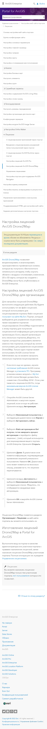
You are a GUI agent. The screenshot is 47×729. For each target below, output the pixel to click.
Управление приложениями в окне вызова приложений (20, 199)
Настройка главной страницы (14, 48)
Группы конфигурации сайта (14, 37)
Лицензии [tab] (9, 134)
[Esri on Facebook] (7, 711)
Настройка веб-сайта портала (33, 23)
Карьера (6, 687)
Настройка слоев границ (13, 99)
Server (5, 630)
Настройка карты (10, 58)
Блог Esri (6, 691)
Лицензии (8, 26)
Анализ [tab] (8, 68)
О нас (4, 684)
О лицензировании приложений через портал (24, 140)
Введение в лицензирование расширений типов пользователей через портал (22, 146)
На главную (7, 623)
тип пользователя (21, 576)
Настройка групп (10, 83)
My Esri (36, 374)
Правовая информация (11, 724)
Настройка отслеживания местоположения (20, 63)
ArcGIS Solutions (9, 674)
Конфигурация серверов (13, 119)
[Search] (34, 3)
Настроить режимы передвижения (17, 109)
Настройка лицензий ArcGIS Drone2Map (22, 166)
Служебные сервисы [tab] (14, 88)
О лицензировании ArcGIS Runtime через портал (22, 154)
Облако (5, 638)
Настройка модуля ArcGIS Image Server (19, 124)
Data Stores (7, 634)
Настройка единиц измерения (15, 185)
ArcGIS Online (8, 655)
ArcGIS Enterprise (13, 3)
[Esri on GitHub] (11, 711)
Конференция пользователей (15, 695)
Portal (4, 627)
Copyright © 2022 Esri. (10, 718)
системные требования (17, 368)
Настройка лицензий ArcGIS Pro (18, 161)
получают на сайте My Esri (14, 317)
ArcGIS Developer (9, 670)
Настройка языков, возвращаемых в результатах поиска (22, 191)
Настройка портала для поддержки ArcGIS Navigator (23, 177)
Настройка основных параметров (16, 43)
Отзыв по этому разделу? (33, 596)
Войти (42, 4)
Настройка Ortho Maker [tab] (15, 129)
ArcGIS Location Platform (12, 666)
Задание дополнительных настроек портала (20, 211)
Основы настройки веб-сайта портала (18, 32)
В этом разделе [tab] (10, 252)
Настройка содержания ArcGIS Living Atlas (20, 94)
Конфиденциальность (10, 721)
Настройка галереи (11, 53)
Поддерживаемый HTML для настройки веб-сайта (23, 206)
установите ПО (22, 371)
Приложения (7, 642)
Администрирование (10, 23)
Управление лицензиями (15, 171)
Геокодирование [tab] (12, 104)
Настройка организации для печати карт (19, 114)
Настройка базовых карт (13, 73)
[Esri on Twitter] (4, 711)
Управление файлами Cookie (31, 721)
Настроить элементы (11, 78)
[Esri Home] (7, 703)
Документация (8, 645)
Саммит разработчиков (12, 699)
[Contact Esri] (15, 711)
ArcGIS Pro (6, 659)
